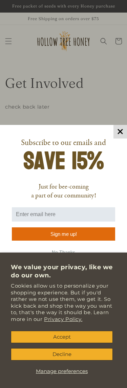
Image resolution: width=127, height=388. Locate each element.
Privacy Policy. (63, 319)
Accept (62, 337)
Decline (61, 354)
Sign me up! (63, 234)
